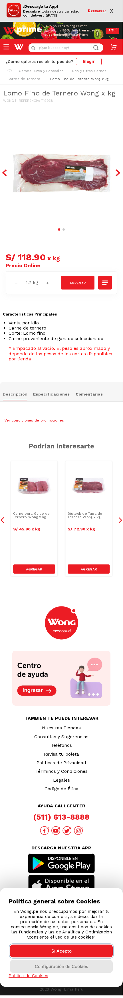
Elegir (89, 61)
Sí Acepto (61, 951)
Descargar (97, 11)
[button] (105, 283)
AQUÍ (112, 30)
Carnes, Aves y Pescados (41, 71)
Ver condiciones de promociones (34, 420)
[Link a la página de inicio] (9, 71)
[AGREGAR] (77, 283)
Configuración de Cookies (61, 966)
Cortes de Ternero (24, 79)
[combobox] (66, 47)
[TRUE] (34, 569)
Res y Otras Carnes (89, 71)
